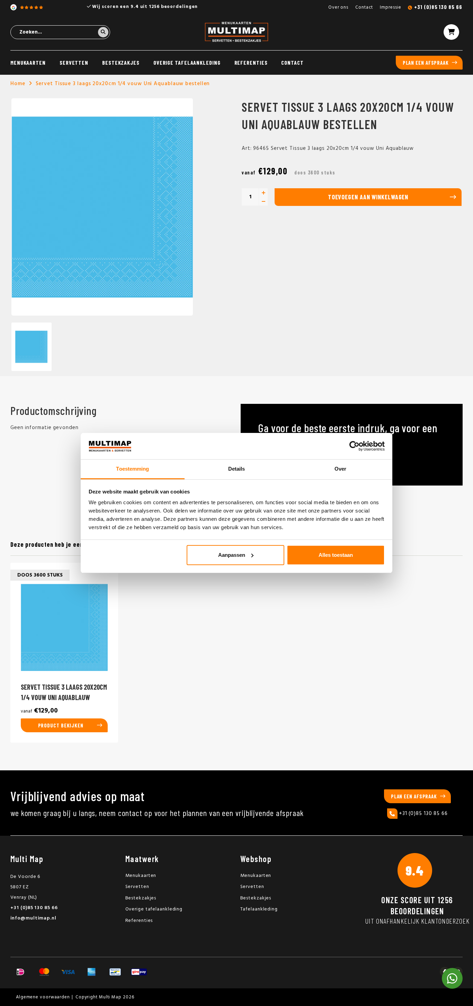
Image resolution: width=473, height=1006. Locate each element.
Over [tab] (340, 469)
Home (17, 84)
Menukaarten (28, 62)
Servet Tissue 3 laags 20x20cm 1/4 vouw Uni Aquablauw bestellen (123, 84)
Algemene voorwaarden (43, 997)
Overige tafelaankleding (187, 62)
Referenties (251, 62)
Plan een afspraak (426, 63)
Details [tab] (236, 469)
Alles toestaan (336, 555)
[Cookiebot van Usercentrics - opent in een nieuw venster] (354, 446)
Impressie (390, 7)
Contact (364, 7)
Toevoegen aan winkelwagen (368, 197)
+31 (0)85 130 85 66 (438, 6)
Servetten (74, 62)
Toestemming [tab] (132, 469)
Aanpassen (231, 555)
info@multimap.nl (33, 918)
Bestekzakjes (121, 62)
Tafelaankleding (259, 909)
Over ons (338, 7)
